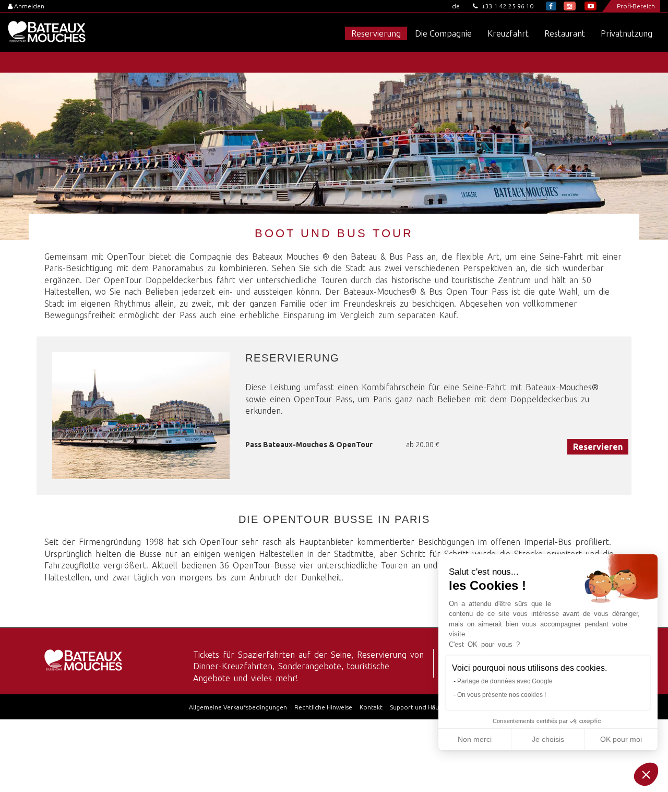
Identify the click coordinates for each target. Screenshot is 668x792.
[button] (646, 774)
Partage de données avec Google (505, 681)
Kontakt (371, 707)
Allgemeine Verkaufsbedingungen (238, 707)
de (456, 6)
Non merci (475, 739)
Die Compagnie (443, 33)
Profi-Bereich (636, 6)
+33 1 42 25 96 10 (506, 6)
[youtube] (590, 6)
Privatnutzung (626, 33)
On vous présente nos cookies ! (501, 694)
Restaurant (564, 33)
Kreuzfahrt (508, 33)
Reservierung (376, 33)
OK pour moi (621, 739)
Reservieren (598, 446)
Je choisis (548, 739)
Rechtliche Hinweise (323, 707)
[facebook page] (551, 6)
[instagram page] (570, 6)
